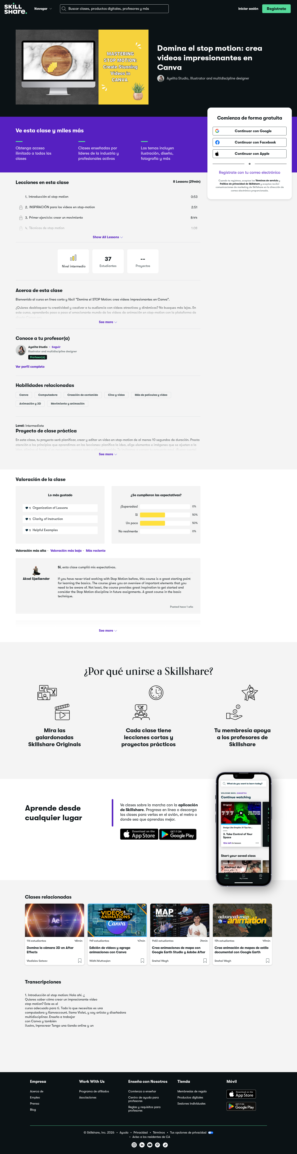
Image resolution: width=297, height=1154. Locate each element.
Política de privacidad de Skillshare (240, 183)
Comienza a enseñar (142, 1091)
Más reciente (95, 551)
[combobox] (114, 8)
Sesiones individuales (191, 1103)
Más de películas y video (151, 394)
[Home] (15, 9)
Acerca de (36, 1091)
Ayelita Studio (44, 347)
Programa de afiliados (94, 1091)
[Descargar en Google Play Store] (247, 1107)
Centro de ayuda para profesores (143, 1099)
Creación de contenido (82, 394)
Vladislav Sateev (37, 960)
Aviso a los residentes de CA (151, 1137)
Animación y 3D (30, 403)
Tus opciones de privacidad (188, 1132)
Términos (159, 1132)
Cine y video (116, 394)
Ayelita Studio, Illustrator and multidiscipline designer (208, 78)
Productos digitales (190, 1097)
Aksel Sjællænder (36, 579)
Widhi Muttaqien (99, 960)
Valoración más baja (66, 551)
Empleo (35, 1097)
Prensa (34, 1103)
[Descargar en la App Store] (137, 834)
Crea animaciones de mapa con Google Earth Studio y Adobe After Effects (178, 952)
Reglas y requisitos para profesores (144, 1108)
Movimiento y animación (68, 403)
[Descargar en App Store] (247, 1094)
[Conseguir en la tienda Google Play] (179, 834)
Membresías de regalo (192, 1091)
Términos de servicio (266, 180)
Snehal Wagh (160, 960)
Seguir (56, 346)
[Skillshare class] (54, 920)
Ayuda (124, 1132)
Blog (33, 1109)
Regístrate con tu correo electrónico (249, 172)
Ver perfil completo (30, 366)
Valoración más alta (31, 551)
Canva (23, 394)
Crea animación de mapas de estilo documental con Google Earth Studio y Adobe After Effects (242, 952)
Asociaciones (87, 1097)
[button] (51, 8)
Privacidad (140, 1132)
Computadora (47, 394)
